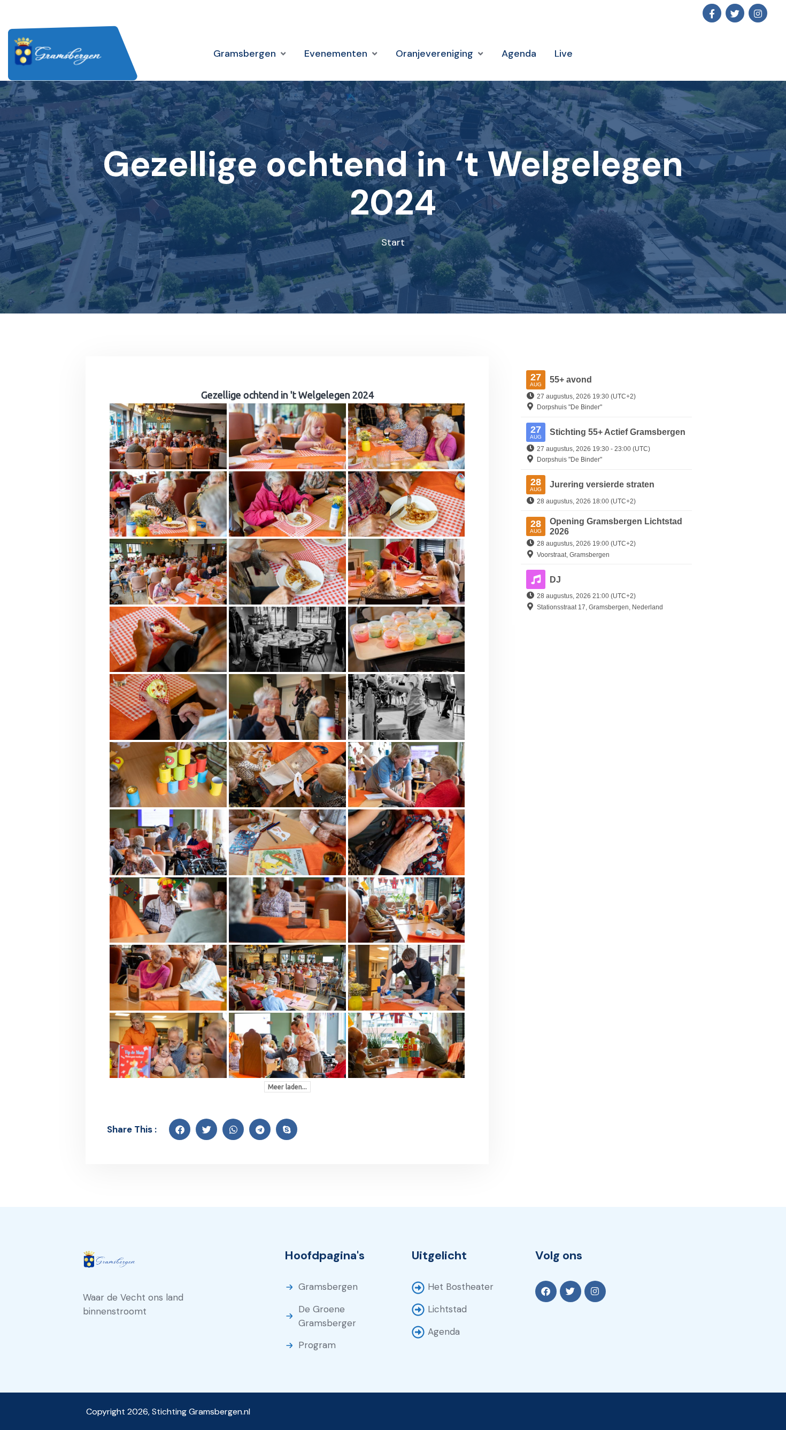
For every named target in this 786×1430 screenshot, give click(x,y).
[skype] (286, 1129)
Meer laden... (287, 1086)
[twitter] (206, 1129)
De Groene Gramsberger (327, 1316)
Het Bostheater (461, 1287)
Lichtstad (447, 1309)
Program (317, 1345)
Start (393, 242)
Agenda (444, 1331)
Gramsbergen (328, 1287)
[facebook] (179, 1129)
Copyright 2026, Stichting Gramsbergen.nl (168, 1411)
